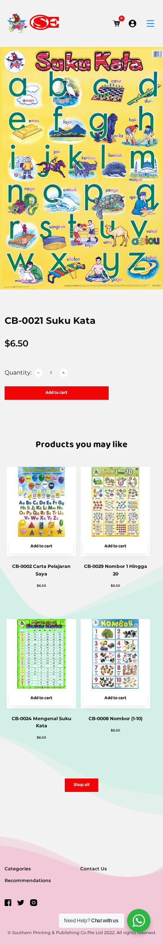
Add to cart (56, 392)
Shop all (81, 785)
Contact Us (93, 869)
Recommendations (28, 880)
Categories (18, 869)
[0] (116, 23)
